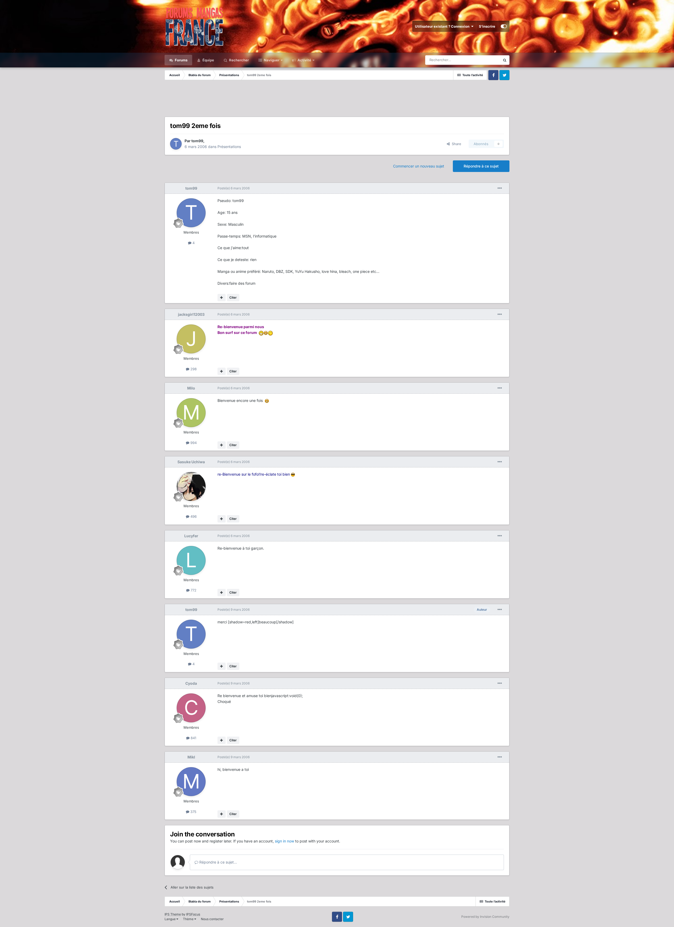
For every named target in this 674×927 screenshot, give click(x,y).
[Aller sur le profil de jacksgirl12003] (191, 338)
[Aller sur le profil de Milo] (191, 412)
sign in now (284, 841)
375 (192, 812)
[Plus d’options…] (499, 188)
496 (193, 516)
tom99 (197, 141)
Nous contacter (212, 919)
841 (193, 738)
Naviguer (271, 60)
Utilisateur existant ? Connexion (443, 26)
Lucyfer (191, 536)
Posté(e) (233, 188)
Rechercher (238, 60)
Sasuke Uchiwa (191, 462)
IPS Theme (173, 914)
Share (455, 144)
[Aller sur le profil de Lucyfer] (191, 560)
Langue (170, 919)
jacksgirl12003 (191, 314)
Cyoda (191, 683)
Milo (191, 388)
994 (193, 443)
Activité (304, 60)
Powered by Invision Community (485, 917)
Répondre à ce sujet (481, 166)
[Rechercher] (504, 60)
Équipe (208, 60)
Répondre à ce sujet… (217, 862)
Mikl (191, 757)
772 (193, 590)
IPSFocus (193, 914)
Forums (180, 60)
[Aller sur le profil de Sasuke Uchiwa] (191, 486)
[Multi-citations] (221, 297)
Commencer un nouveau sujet (418, 166)
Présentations (229, 146)
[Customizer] (503, 26)
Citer (233, 297)
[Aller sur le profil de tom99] (176, 144)
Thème (188, 919)
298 (193, 369)
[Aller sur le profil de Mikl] (191, 781)
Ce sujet (487, 60)
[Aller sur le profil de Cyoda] (191, 707)
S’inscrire (487, 26)
